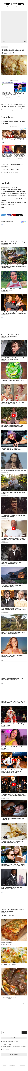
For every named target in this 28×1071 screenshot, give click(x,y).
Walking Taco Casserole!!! (8, 1043)
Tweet (4, 215)
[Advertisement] (14, 25)
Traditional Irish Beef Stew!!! (8, 997)
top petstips (14, 4)
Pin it (14, 215)
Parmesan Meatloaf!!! (7, 942)
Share (9, 215)
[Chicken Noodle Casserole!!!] (14, 962)
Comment (20, 215)
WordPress (22, 1065)
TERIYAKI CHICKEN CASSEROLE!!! (10, 1041)
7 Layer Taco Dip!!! (7, 1044)
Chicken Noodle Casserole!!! (8, 964)
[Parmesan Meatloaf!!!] (14, 940)
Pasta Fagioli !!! (6, 1049)
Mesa (4, 1065)
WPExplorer (12, 1065)
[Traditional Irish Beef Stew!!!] (14, 995)
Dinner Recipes (5, 47)
